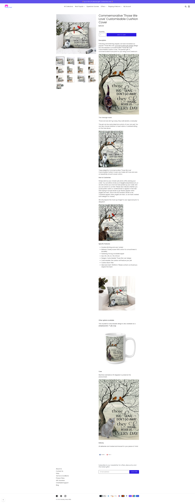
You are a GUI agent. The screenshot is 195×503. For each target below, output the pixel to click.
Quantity (102, 32)
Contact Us (59, 471)
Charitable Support (62, 483)
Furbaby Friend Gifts (65, 499)
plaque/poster (103, 326)
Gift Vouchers (60, 480)
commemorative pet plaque (124, 46)
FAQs (57, 473)
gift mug (113, 326)
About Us (59, 469)
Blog (57, 485)
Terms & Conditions (62, 476)
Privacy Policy (60, 478)
